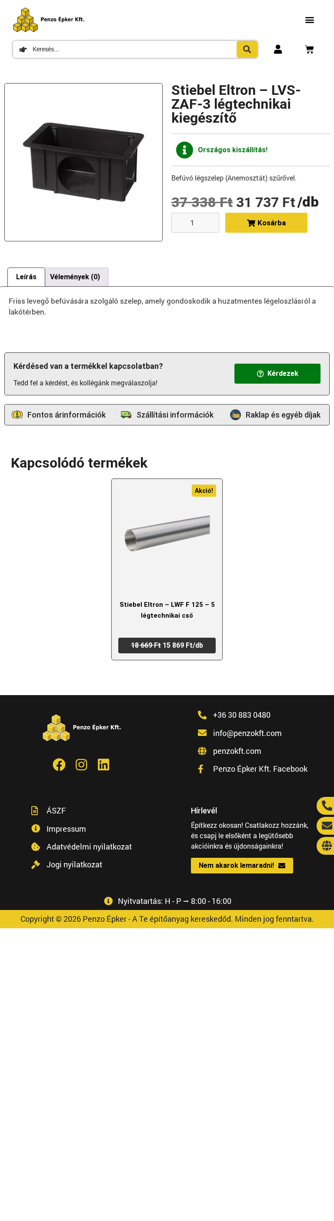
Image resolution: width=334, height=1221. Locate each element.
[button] (309, 20)
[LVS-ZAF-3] (83, 162)
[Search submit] (247, 49)
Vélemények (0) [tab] (75, 277)
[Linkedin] (103, 764)
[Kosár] (309, 49)
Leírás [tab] (26, 277)
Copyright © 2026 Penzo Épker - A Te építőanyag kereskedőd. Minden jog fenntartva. (167, 918)
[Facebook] (59, 764)
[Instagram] (81, 764)
